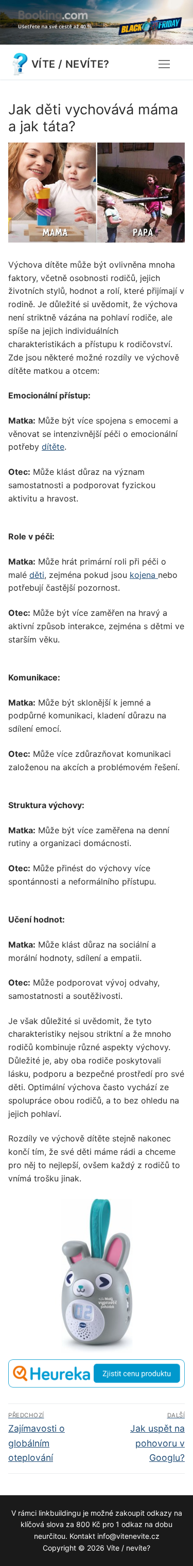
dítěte (53, 446)
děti (36, 575)
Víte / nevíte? (70, 64)
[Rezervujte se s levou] (96, 41)
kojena (144, 575)
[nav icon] (164, 64)
